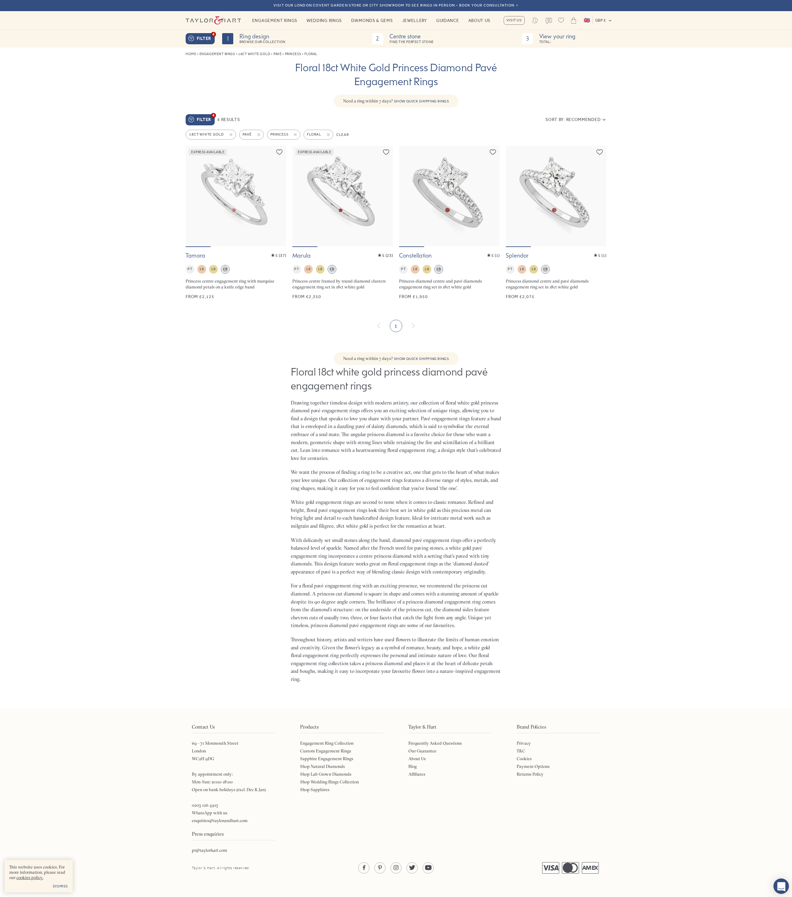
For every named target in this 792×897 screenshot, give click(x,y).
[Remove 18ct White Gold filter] (231, 134)
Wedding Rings (324, 20)
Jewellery (414, 20)
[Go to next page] (413, 326)
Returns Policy (530, 774)
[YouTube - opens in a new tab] (428, 867)
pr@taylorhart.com (209, 850)
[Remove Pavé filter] (259, 134)
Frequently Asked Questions (435, 743)
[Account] (535, 20)
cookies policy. (29, 877)
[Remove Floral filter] (329, 134)
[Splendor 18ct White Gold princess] (556, 223)
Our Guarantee (422, 751)
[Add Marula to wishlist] (386, 152)
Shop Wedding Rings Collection (329, 782)
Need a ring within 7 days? (396, 101)
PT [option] (189, 269)
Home (191, 54)
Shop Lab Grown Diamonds (325, 774)
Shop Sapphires (314, 789)
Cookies (524, 758)
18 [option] (201, 269)
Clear (342, 134)
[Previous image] (194, 196)
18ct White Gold (254, 54)
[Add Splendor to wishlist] (599, 152)
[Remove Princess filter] (295, 134)
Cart (573, 20)
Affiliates (416, 774)
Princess (293, 54)
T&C (521, 751)
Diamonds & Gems (372, 20)
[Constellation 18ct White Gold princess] (449, 223)
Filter (206, 37)
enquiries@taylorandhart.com (220, 820)
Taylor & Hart (213, 20)
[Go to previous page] (379, 326)
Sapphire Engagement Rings (326, 758)
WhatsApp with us (209, 813)
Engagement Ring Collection (327, 743)
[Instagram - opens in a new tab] (396, 867)
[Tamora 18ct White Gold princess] (236, 223)
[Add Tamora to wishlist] (279, 152)
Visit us (514, 20)
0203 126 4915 (205, 805)
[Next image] (277, 196)
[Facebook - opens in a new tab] (363, 867)
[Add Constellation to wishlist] (493, 152)
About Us (479, 20)
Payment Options (533, 766)
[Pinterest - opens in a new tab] (379, 867)
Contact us (549, 21)
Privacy (524, 743)
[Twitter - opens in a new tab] (412, 867)
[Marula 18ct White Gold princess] (342, 223)
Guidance (447, 20)
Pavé (277, 54)
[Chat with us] (781, 886)
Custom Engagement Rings (325, 751)
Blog (412, 766)
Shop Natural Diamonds (322, 766)
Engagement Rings (274, 20)
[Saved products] (561, 20)
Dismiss (60, 886)
